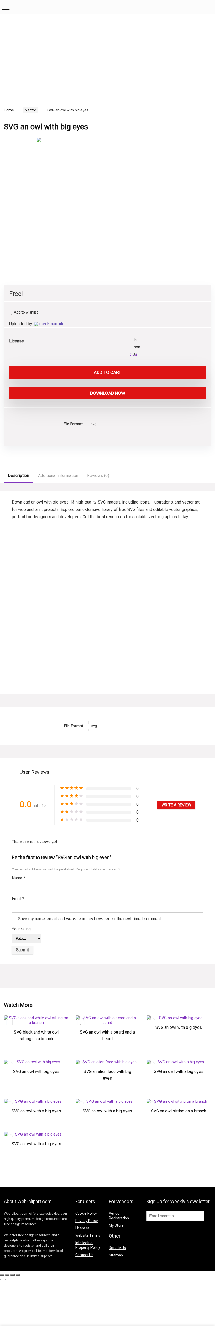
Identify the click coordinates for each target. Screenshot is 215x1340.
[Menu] (6, 7)
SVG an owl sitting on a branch (178, 1110)
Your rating (21, 929)
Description (18, 475)
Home (9, 110)
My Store (116, 1225)
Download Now (107, 393)
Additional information (58, 475)
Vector (30, 110)
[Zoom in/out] (18, 1275)
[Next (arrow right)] (7, 1279)
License (16, 340)
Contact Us (84, 1255)
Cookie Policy (86, 1213)
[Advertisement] (48, 55)
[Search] (207, 7)
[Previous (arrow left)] (2, 1279)
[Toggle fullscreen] (12, 1275)
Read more (36, 1055)
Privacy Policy (86, 1221)
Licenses (82, 1228)
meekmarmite (51, 323)
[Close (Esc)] (2, 1275)
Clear (133, 354)
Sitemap (116, 1255)
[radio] (137, 340)
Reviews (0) (98, 475)
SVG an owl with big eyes (178, 1027)
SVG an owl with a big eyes (178, 1071)
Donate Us (117, 1248)
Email (18, 898)
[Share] (7, 1275)
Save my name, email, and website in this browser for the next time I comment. (90, 918)
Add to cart (107, 372)
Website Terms (87, 1235)
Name (18, 878)
